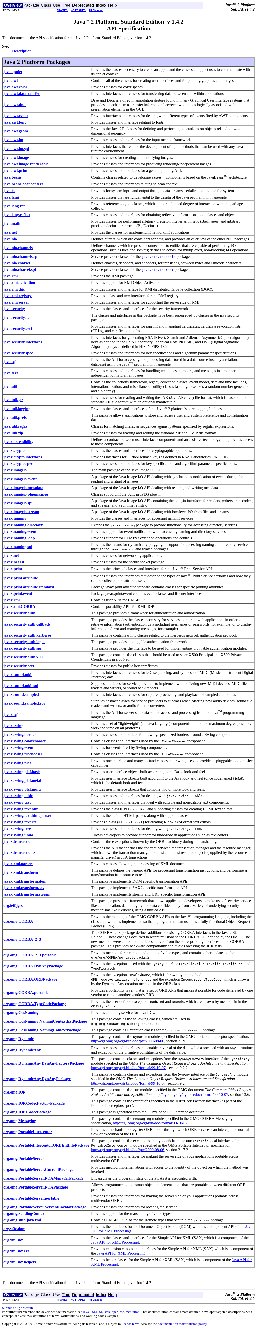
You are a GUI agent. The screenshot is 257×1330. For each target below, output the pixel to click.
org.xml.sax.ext (16, 1251)
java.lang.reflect (16, 215)
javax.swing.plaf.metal (22, 780)
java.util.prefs (15, 417)
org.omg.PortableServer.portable (31, 1198)
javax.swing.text (17, 802)
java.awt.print (15, 170)
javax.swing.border (19, 734)
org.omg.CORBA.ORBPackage (30, 979)
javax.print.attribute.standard (28, 587)
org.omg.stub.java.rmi (22, 1220)
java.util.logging (16, 409)
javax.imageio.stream (21, 512)
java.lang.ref (14, 206)
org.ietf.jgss (13, 905)
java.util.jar (13, 400)
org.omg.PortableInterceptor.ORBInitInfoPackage (46, 1145)
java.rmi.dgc (14, 289)
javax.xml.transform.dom (24, 881)
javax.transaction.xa (20, 852)
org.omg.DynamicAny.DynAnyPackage (37, 1079)
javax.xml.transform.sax (23, 888)
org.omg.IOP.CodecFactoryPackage (34, 1103)
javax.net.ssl (13, 562)
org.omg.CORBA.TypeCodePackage (34, 1004)
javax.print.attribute (20, 578)
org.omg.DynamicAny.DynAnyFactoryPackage (43, 1063)
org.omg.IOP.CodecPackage (27, 1112)
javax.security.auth (19, 613)
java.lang (11, 197)
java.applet (12, 72)
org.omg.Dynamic (18, 1039)
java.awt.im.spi (16, 149)
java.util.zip (13, 433)
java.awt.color (15, 87)
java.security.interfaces (22, 342)
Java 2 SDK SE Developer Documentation (111, 1312)
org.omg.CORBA (18, 921)
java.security (14, 309)
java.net (10, 232)
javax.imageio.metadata (23, 488)
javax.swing (13, 726)
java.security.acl (16, 317)
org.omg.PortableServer (23, 1158)
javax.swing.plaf (17, 763)
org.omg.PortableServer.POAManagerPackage (43, 1178)
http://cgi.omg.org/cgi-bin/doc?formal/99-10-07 (128, 1068)
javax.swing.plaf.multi (22, 789)
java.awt (10, 80)
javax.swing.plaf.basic (21, 772)
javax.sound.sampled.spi (24, 703)
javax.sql (10, 714)
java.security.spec (18, 353)
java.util (10, 386)
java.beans (12, 177)
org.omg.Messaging (19, 1121)
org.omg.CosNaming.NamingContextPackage (42, 1030)
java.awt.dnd (14, 105)
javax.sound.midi (17, 675)
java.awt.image (16, 157)
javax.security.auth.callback (26, 624)
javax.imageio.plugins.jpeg (25, 494)
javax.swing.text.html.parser (27, 815)
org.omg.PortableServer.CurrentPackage (38, 1169)
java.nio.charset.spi (19, 269)
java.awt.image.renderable (25, 164)
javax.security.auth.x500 (23, 657)
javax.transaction (18, 841)
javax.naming (14, 518)
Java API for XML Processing (115, 1242)
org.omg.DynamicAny (22, 1050)
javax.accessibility (18, 442)
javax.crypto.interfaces (22, 457)
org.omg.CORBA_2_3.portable (29, 955)
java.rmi (10, 276)
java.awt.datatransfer (21, 93)
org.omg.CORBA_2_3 (22, 939)
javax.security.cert (18, 666)
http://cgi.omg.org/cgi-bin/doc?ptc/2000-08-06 (127, 1041)
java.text (10, 373)
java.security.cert (17, 328)
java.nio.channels (18, 248)
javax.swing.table (18, 796)
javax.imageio (15, 470)
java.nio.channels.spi (20, 256)
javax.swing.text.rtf (19, 822)
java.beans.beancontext (23, 184)
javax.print (12, 569)
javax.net (11, 555)
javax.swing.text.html (21, 809)
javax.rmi (11, 600)
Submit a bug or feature (18, 1308)
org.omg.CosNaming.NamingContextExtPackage (45, 1021)
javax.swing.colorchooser (24, 741)
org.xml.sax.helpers (19, 1262)
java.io (9, 190)
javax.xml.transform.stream (26, 894)
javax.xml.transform (20, 872)
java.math (11, 223)
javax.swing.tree (17, 828)
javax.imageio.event (20, 479)
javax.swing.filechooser (22, 754)
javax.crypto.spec (18, 463)
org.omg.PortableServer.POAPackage (35, 1187)
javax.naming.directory (23, 525)
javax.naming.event (19, 531)
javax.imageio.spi (17, 503)
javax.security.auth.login (24, 642)
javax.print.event (17, 593)
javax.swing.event (18, 747)
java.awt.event (15, 116)
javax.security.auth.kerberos (27, 635)
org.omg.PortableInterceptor (27, 1132)
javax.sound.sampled (21, 694)
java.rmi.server (16, 302)
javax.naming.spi (17, 547)
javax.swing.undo (18, 835)
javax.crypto (14, 450)
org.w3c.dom (14, 1229)
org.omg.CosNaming (20, 1012)
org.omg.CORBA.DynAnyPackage (33, 966)
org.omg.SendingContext (24, 1213)
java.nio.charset (16, 263)
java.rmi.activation (19, 282)
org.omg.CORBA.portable (25, 992)
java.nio (10, 239)
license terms (130, 1324)
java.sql (9, 362)
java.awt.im (13, 140)
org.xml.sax (13, 1240)
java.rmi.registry (17, 296)
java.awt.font (14, 122)
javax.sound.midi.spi (20, 686)
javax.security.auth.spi (22, 648)
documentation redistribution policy (182, 1324)
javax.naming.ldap (19, 538)
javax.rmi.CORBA (19, 606)
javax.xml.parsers (18, 864)
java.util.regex (15, 426)
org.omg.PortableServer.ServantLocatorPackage (44, 1207)
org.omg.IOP (14, 1092)
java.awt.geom (15, 131)
